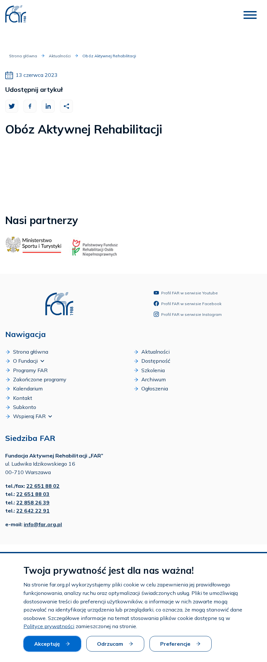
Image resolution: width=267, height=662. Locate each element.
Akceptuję (47, 644)
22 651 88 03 (32, 494)
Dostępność (155, 361)
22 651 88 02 (43, 486)
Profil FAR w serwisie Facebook (191, 303)
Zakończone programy (39, 379)
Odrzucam (110, 644)
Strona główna (23, 55)
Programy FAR (30, 370)
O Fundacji (25, 361)
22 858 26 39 (32, 502)
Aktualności (60, 55)
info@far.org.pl (43, 524)
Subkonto (24, 407)
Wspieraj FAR (29, 416)
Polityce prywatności (48, 626)
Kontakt (22, 398)
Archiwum (153, 379)
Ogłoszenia (154, 388)
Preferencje (175, 644)
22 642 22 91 (32, 510)
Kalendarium (28, 388)
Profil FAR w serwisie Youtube (189, 292)
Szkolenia (153, 370)
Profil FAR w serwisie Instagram (191, 314)
